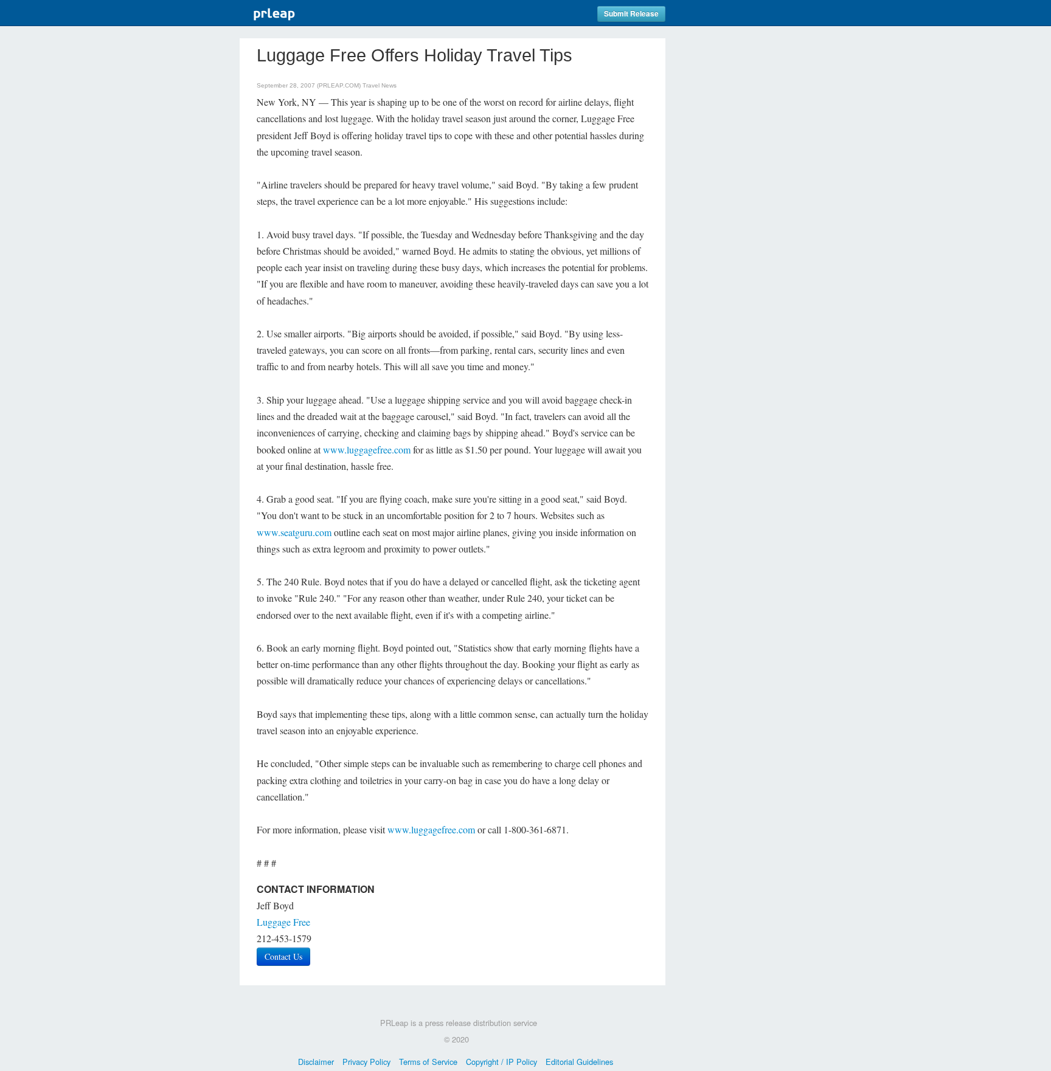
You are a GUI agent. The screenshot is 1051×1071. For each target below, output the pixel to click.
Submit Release (631, 14)
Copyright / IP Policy (501, 1061)
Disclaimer (316, 1061)
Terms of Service (428, 1061)
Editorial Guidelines (579, 1061)
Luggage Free (283, 921)
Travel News (379, 85)
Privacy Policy (366, 1061)
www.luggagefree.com (367, 449)
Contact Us (283, 956)
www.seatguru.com (294, 532)
